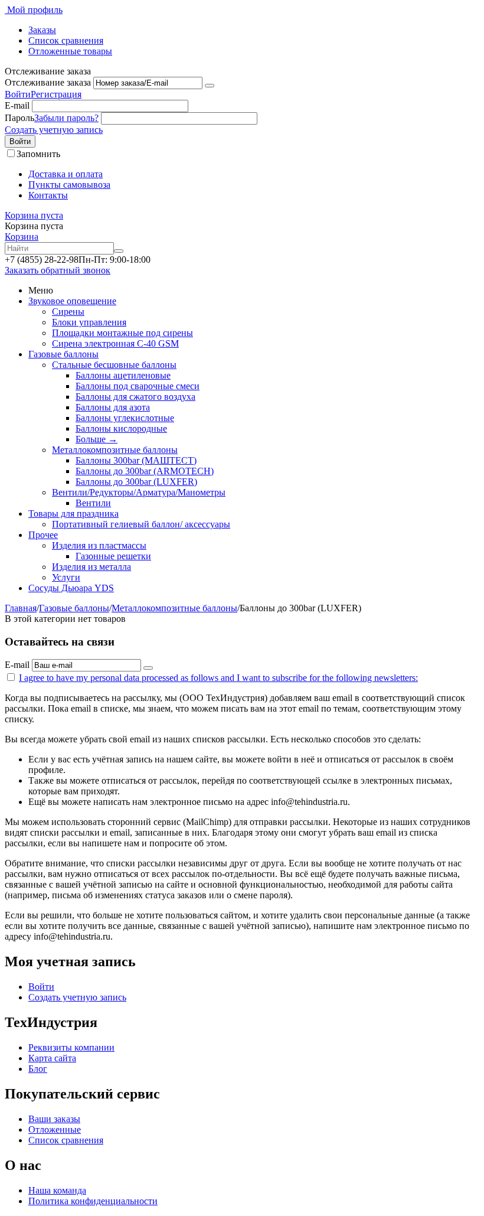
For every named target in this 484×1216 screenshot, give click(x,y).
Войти (18, 94)
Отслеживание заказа (48, 82)
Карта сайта (52, 1058)
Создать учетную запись (54, 130)
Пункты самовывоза (69, 185)
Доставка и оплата (65, 174)
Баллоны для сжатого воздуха (135, 397)
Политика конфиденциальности (93, 1201)
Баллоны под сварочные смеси (138, 386)
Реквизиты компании (71, 1047)
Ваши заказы (54, 1119)
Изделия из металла (91, 567)
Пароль (19, 118)
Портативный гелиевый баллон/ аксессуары (141, 524)
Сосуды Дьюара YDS (71, 588)
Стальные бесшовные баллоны (114, 365)
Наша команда (57, 1190)
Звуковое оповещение (72, 301)
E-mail (17, 105)
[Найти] (118, 251)
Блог (37, 1069)
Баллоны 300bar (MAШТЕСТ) (136, 460)
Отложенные (54, 1129)
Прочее (43, 535)
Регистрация (56, 94)
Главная (21, 608)
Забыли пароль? (66, 118)
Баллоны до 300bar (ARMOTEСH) (145, 471)
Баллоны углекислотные (125, 418)
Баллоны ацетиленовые (123, 375)
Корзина (21, 237)
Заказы (42, 30)
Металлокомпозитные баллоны (115, 450)
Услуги (66, 577)
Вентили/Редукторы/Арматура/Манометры (138, 492)
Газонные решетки (113, 556)
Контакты (48, 195)
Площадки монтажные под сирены (122, 333)
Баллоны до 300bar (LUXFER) (136, 482)
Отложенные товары (70, 51)
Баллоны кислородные (121, 428)
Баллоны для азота (113, 407)
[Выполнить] (209, 85)
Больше (96, 439)
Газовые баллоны (63, 354)
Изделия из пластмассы (99, 545)
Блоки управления (89, 322)
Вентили (93, 503)
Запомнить (38, 154)
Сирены (68, 312)
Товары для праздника (73, 513)
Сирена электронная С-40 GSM (115, 343)
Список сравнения (65, 40)
